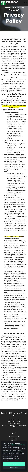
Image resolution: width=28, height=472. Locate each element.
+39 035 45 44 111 (16, 421)
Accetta (14, 463)
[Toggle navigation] (26, 3)
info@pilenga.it (16, 423)
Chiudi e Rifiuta (14, 467)
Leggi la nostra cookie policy (15, 459)
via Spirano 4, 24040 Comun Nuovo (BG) (16, 426)
